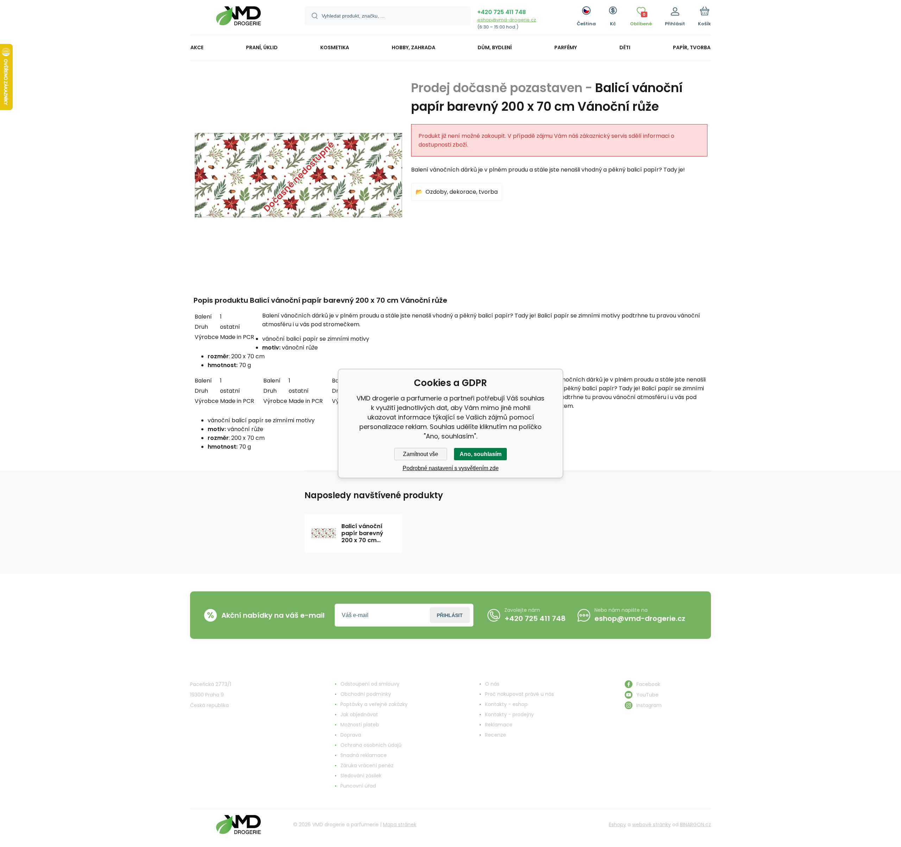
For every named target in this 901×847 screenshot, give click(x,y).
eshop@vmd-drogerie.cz (506, 20)
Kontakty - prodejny (509, 714)
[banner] (238, 18)
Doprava (350, 734)
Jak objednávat (359, 714)
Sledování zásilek (361, 775)
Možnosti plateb (359, 724)
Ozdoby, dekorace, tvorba (462, 192)
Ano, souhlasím (481, 454)
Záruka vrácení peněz (366, 765)
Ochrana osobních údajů (371, 745)
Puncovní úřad (358, 785)
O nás (492, 683)
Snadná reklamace (363, 755)
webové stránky (651, 824)
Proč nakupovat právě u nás (519, 694)
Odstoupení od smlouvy (369, 683)
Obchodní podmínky (365, 694)
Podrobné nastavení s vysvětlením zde (451, 468)
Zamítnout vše (420, 454)
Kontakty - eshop (506, 704)
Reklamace (498, 724)
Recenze (495, 734)
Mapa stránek (399, 824)
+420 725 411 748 (501, 12)
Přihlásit (450, 615)
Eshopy (617, 824)
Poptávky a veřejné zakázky (374, 704)
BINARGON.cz (695, 824)
